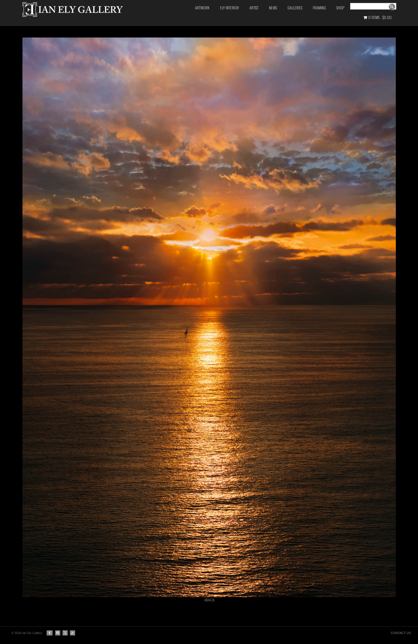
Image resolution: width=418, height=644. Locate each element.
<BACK (209, 600)
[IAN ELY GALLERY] (87, 9)
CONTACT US (401, 633)
